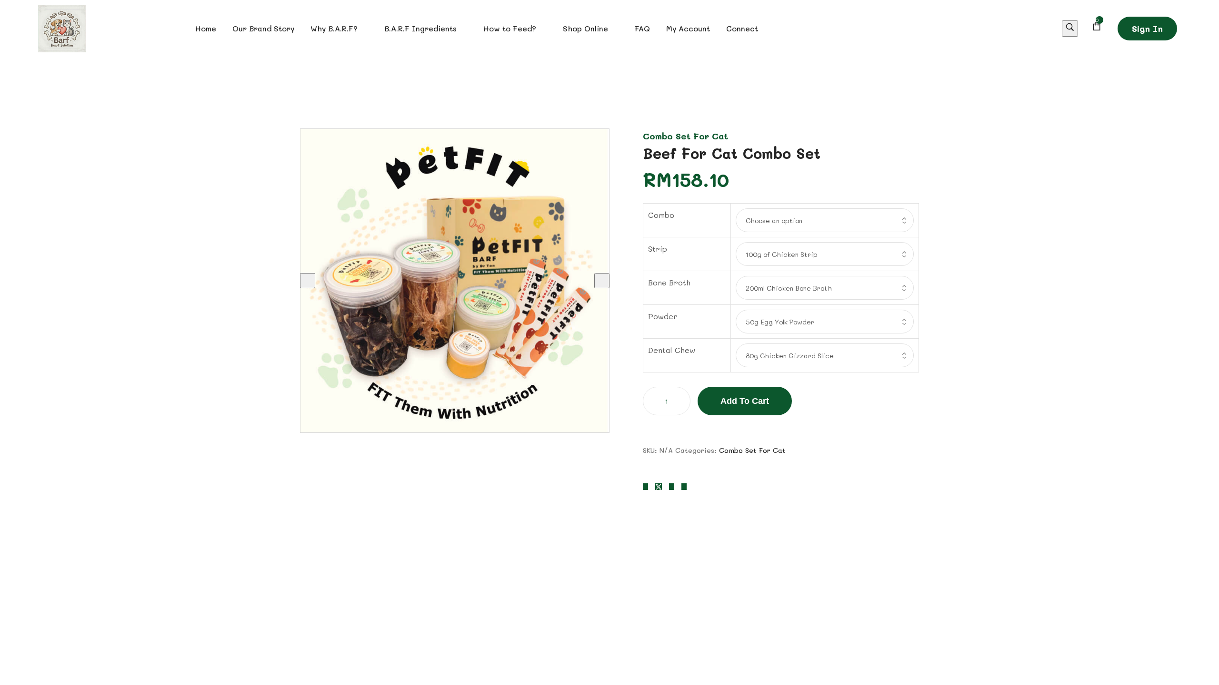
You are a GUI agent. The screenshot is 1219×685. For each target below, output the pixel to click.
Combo (661, 215)
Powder (663, 316)
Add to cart (744, 401)
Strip (657, 249)
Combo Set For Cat (685, 136)
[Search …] (1070, 28)
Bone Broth (669, 282)
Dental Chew (671, 350)
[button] (1147, 28)
